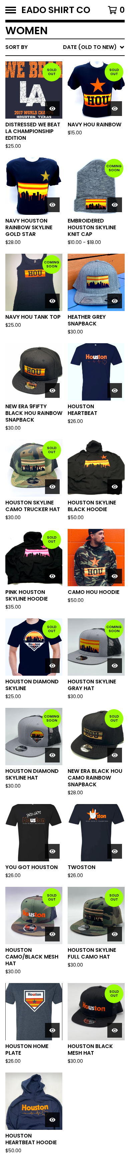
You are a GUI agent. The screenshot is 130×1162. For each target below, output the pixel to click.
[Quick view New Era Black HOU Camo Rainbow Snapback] (114, 755)
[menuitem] (65, 47)
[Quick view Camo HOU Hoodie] (114, 576)
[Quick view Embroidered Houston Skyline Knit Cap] (114, 204)
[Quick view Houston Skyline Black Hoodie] (114, 486)
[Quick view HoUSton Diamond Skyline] (52, 665)
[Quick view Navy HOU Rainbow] (114, 108)
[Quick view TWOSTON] (114, 851)
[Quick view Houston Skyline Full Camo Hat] (114, 934)
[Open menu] (10, 10)
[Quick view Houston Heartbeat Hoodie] (52, 1119)
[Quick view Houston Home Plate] (52, 1030)
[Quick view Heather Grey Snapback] (114, 301)
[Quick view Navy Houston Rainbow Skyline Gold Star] (52, 204)
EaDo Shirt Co (55, 9)
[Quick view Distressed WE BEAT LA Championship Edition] (52, 108)
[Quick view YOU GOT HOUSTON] (52, 851)
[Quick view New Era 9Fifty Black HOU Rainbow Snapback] (52, 390)
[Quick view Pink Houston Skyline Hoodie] (52, 576)
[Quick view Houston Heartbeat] (114, 390)
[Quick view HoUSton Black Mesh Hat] (114, 1030)
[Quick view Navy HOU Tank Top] (52, 301)
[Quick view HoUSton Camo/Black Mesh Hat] (52, 934)
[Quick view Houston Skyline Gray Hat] (114, 665)
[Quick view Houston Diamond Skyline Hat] (52, 755)
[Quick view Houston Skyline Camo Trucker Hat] (52, 486)
